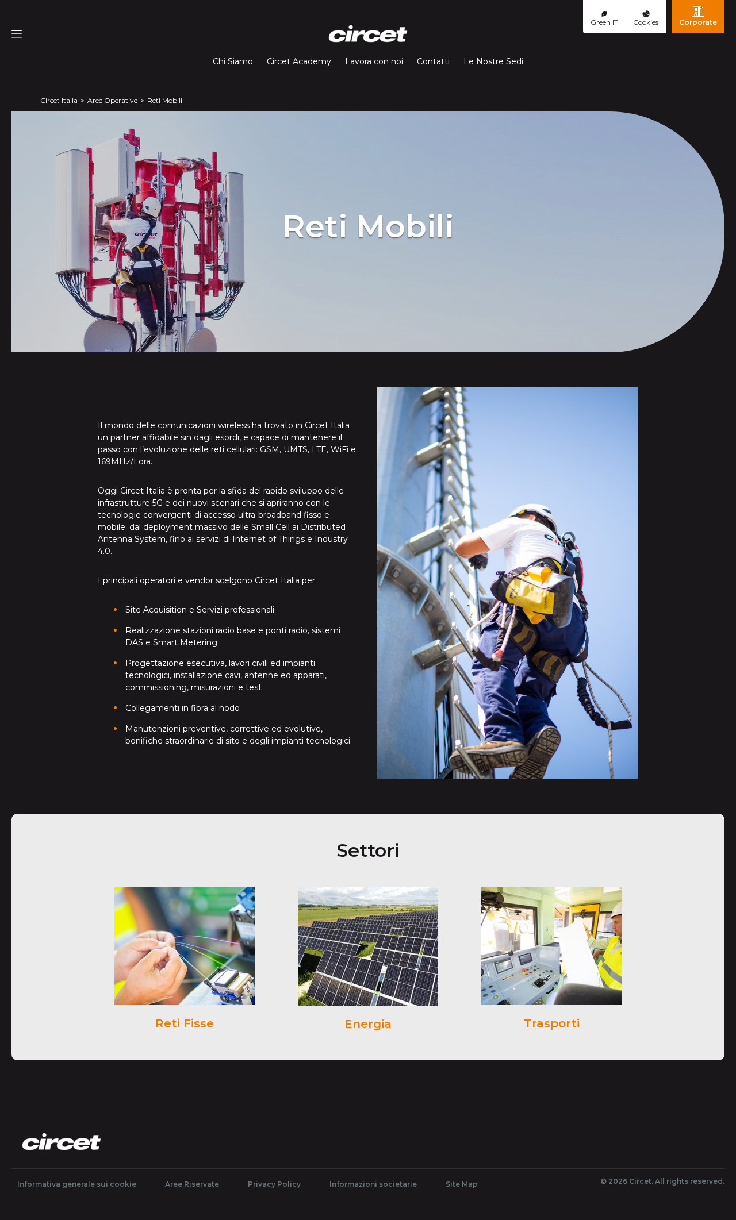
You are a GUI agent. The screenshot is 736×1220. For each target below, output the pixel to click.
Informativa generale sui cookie (76, 1184)
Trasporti (552, 1023)
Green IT (604, 22)
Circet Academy (299, 61)
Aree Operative (112, 100)
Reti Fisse (184, 1023)
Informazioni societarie (373, 1184)
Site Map (462, 1184)
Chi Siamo (233, 61)
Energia (368, 1024)
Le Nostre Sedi (493, 61)
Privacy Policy (274, 1184)
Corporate (698, 22)
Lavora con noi (374, 61)
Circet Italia (59, 100)
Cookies (645, 22)
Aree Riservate (192, 1184)
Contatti (433, 61)
